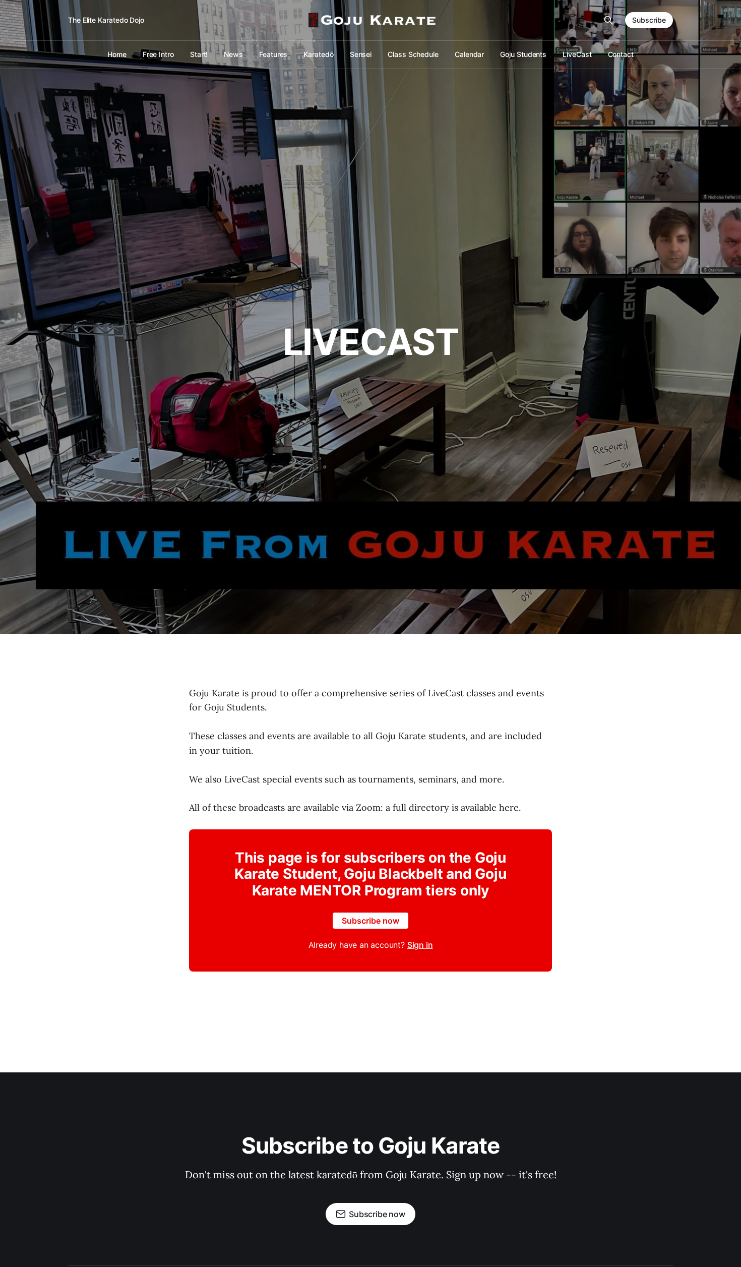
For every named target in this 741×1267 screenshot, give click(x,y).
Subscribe (649, 20)
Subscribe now (370, 921)
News (233, 54)
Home (117, 54)
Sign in (420, 945)
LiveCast (577, 54)
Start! (199, 54)
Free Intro (158, 54)
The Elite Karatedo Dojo (106, 20)
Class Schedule (413, 54)
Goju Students (523, 54)
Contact (621, 54)
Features (273, 54)
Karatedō (318, 54)
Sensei (361, 54)
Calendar (469, 54)
